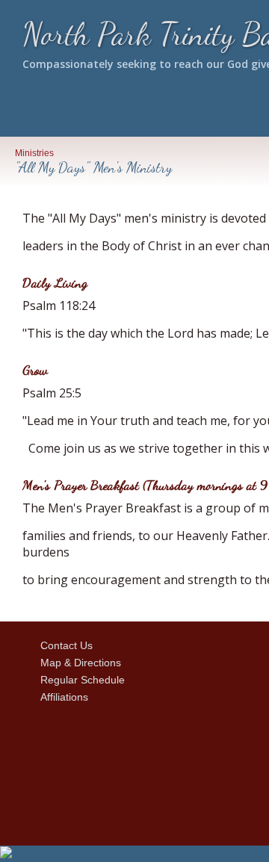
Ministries (34, 153)
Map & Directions (77, 663)
